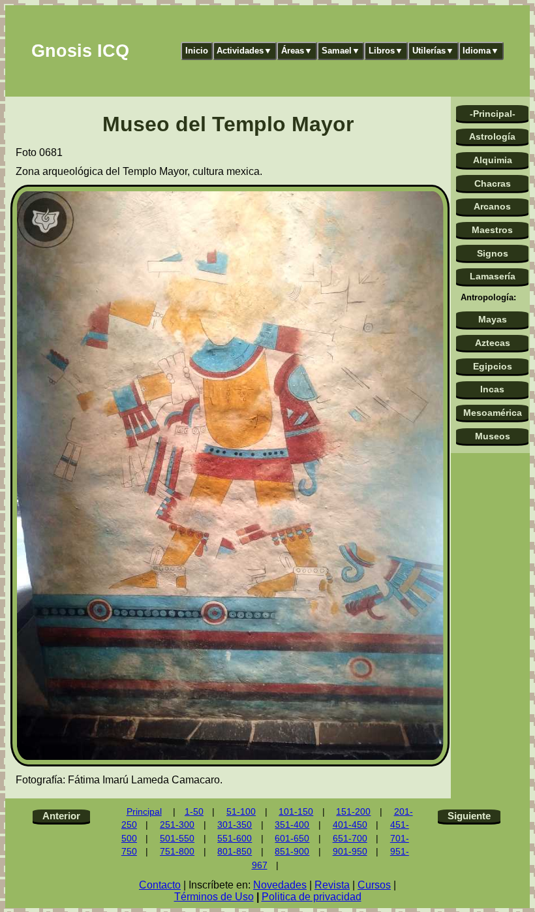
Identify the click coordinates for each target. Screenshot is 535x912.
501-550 (177, 838)
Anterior (61, 815)
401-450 (350, 825)
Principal (144, 812)
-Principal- (492, 113)
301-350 (234, 825)
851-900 (292, 852)
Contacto (160, 884)
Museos (492, 436)
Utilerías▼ (433, 50)
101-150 (296, 812)
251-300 (177, 825)
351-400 (292, 825)
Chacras (492, 183)
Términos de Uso (214, 896)
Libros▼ (386, 50)
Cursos (374, 884)
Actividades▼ (244, 50)
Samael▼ (341, 50)
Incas (492, 389)
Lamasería (492, 276)
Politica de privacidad (311, 896)
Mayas (492, 319)
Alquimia (492, 160)
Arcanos (492, 206)
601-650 (292, 838)
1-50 (194, 812)
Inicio (196, 50)
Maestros (492, 230)
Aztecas (492, 343)
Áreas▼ (297, 50)
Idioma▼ (481, 50)
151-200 (353, 812)
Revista (332, 884)
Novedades (280, 884)
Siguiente (469, 815)
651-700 (350, 838)
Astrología (492, 136)
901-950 (350, 852)
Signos (492, 253)
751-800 (177, 852)
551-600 (234, 838)
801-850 (234, 852)
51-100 (241, 812)
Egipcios (492, 366)
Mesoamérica (492, 412)
